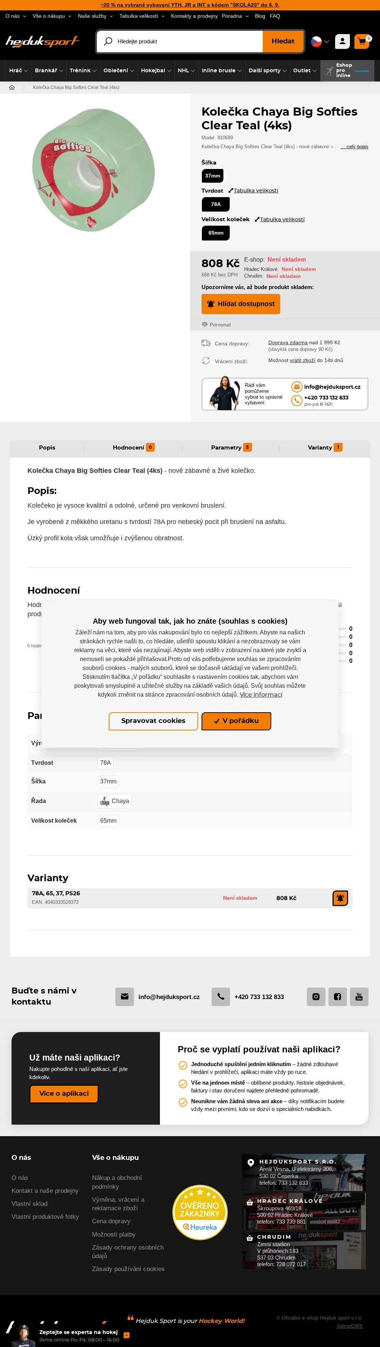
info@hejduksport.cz (169, 997)
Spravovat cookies (153, 721)
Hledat (283, 41)
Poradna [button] (232, 16)
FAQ (275, 16)
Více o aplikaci (64, 1094)
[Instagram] (316, 997)
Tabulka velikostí (256, 190)
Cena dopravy (111, 1221)
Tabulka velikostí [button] (138, 16)
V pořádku (240, 721)
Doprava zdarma (288, 342)
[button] (19, 71)
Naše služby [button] (92, 16)
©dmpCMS (349, 1326)
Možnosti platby (114, 1234)
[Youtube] (359, 997)
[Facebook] (337, 997)
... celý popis (354, 146)
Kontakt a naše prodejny (45, 1190)
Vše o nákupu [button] (49, 16)
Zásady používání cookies (128, 1269)
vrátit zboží (302, 360)
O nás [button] (13, 16)
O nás (20, 1177)
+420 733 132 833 (259, 997)
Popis (47, 448)
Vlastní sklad (30, 1203)
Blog (260, 16)
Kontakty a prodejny (194, 16)
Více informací (261, 695)
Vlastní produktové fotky (45, 1216)
